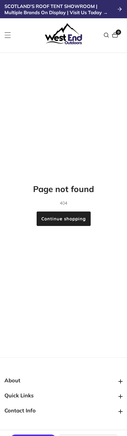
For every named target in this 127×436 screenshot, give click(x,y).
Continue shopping (63, 219)
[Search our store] (107, 35)
